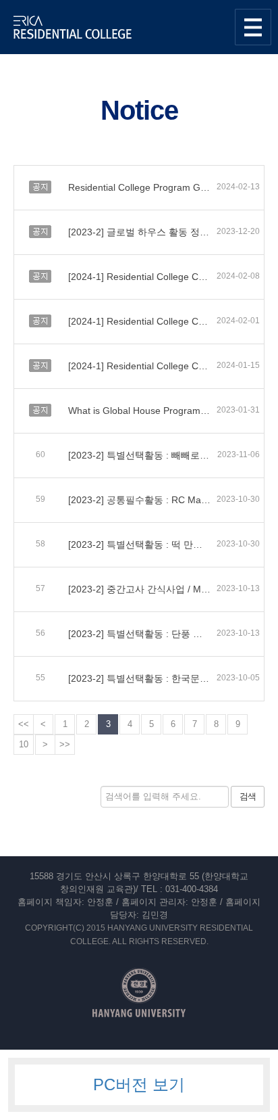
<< (23, 724)
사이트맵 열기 (253, 27)
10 (23, 744)
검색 (248, 796)
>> (64, 744)
